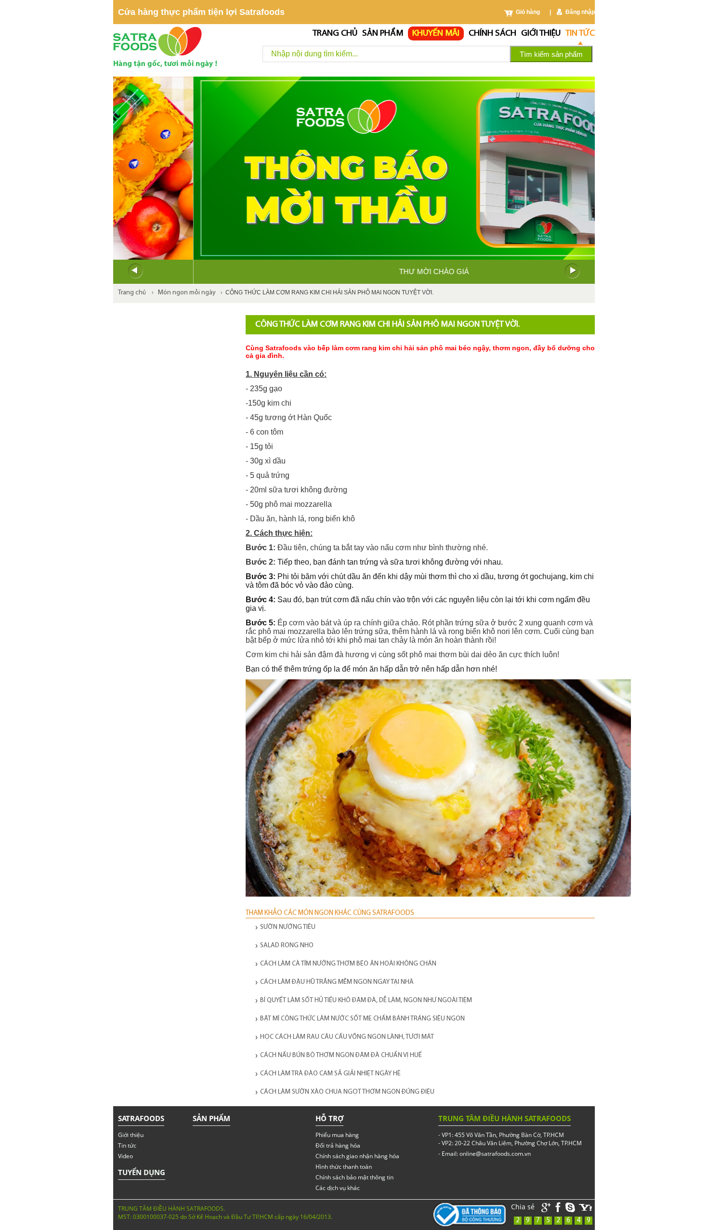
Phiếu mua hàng (337, 1135)
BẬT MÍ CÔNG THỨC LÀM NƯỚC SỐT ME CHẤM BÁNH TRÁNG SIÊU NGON (362, 1018)
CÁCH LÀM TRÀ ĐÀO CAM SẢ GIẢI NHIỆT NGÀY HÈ (330, 1073)
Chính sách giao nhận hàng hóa (357, 1156)
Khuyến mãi (435, 33)
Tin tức (580, 33)
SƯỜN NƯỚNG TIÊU (287, 927)
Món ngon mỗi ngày (187, 292)
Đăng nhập (580, 12)
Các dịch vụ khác (337, 1188)
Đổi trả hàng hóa (337, 1145)
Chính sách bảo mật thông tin (354, 1177)
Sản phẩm (382, 33)
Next (572, 271)
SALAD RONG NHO (287, 945)
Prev (135, 271)
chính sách (492, 33)
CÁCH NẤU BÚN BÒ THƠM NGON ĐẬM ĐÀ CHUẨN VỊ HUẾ (341, 1055)
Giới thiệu (541, 33)
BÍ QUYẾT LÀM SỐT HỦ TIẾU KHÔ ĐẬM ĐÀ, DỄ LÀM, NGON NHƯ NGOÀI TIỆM (366, 1000)
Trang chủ (335, 33)
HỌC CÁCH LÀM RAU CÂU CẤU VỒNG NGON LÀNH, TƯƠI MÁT (347, 1037)
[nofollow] (585, 1207)
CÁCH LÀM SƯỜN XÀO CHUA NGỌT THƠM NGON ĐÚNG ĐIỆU (347, 1092)
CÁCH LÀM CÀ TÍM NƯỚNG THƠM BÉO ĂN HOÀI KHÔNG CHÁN (348, 963)
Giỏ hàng (528, 12)
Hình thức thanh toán (343, 1167)
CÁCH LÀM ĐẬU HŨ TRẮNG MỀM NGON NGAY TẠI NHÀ (337, 982)
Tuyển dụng (141, 1172)
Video (125, 1156)
